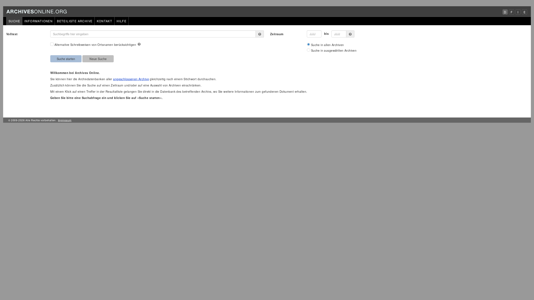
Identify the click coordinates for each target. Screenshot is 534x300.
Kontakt (104, 21)
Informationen (38, 21)
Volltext (12, 34)
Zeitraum (276, 34)
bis (326, 33)
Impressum (65, 120)
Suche (14, 21)
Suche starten (66, 59)
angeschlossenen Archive (131, 79)
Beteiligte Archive (74, 21)
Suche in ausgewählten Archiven (334, 50)
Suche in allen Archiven (327, 45)
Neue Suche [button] (98, 59)
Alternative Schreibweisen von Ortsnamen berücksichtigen (95, 44)
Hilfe (121, 21)
